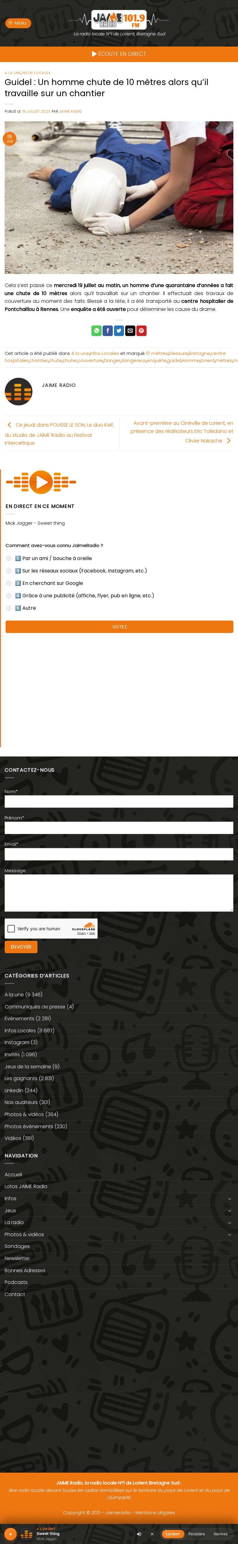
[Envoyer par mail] (130, 330)
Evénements (19, 1018)
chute (55, 360)
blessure (178, 353)
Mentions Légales (155, 1513)
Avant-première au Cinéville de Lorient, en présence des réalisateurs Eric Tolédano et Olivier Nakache (182, 432)
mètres (223, 360)
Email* (12, 844)
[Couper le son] (139, 1534)
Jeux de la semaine (28, 1066)
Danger (112, 360)
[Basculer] (229, 1198)
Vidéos (13, 1138)
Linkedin (14, 1090)
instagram (17, 1042)
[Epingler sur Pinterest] (141, 330)
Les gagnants (21, 1078)
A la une (13, 72)
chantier (38, 360)
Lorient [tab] (173, 1534)
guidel (174, 360)
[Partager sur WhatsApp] (96, 330)
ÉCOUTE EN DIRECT (121, 54)
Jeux (10, 1210)
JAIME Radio (71, 111)
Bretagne (199, 353)
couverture (90, 360)
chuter (70, 360)
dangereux (133, 360)
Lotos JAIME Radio (26, 1186)
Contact (15, 1294)
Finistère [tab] (196, 1534)
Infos (10, 1198)
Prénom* (14, 818)
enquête (156, 360)
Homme (191, 360)
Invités (12, 1054)
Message (15, 871)
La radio (14, 1222)
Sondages (17, 1246)
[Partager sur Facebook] (108, 330)
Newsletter (17, 1258)
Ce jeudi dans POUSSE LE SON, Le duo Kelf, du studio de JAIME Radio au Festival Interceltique (59, 434)
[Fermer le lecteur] (152, 1534)
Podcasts (16, 1282)
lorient (208, 360)
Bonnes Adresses (25, 1270)
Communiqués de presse (35, 1006)
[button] (18, 23)
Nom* (11, 791)
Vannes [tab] (221, 1534)
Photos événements (29, 1126)
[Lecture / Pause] (10, 1534)
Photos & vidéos (24, 1114)
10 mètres (157, 353)
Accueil (13, 1174)
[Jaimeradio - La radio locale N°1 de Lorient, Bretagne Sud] (119, 19)
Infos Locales (36, 72)
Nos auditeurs (21, 1102)
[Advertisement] (119, 687)
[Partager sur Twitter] (119, 330)
